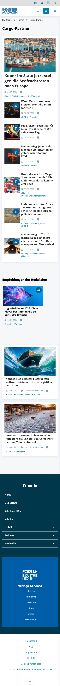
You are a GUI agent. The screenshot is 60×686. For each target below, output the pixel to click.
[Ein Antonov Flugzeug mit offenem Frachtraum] (12, 246)
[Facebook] (24, 486)
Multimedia (10, 543)
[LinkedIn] (35, 486)
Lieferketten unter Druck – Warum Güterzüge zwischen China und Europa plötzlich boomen (37, 209)
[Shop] (55, 3)
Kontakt (31, 658)
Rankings (9, 535)
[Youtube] (30, 486)
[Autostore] (30, 418)
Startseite (7, 20)
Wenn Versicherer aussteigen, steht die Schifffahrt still (36, 105)
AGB (31, 646)
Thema (20, 20)
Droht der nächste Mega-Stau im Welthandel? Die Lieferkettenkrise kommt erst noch (37, 179)
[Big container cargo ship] (30, 361)
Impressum (31, 652)
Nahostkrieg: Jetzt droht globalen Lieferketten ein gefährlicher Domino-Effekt (37, 151)
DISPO (24, 117)
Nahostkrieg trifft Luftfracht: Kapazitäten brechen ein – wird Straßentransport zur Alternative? (37, 239)
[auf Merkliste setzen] (21, 92)
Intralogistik (19, 451)
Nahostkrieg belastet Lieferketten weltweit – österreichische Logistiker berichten (29, 382)
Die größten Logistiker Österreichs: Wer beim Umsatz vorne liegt (37, 129)
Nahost (34, 165)
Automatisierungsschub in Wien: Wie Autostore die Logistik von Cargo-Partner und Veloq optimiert (29, 439)
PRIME (7, 494)
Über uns (31, 591)
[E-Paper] (35, 3)
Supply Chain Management (16, 96)
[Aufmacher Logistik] (12, 156)
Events (31, 614)
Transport (35, 96)
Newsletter (31, 602)
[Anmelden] (46, 11)
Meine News (10, 503)
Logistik (33, 117)
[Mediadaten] (48, 3)
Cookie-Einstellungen (31, 664)
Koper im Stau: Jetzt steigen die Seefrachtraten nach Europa (28, 81)
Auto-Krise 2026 (12, 511)
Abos (31, 608)
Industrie (8, 519)
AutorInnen (31, 596)
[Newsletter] (42, 3)
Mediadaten (31, 619)
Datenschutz (31, 641)
